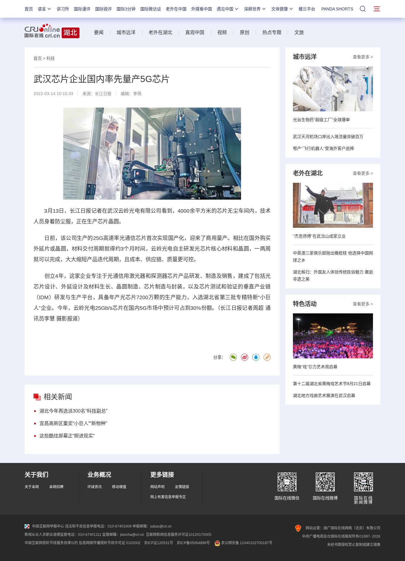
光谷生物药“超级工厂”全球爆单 (321, 119)
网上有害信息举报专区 (168, 497)
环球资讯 (94, 487)
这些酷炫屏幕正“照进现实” (67, 435)
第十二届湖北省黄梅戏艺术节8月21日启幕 (332, 383)
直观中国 (194, 32)
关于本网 (32, 487)
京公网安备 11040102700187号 (246, 543)
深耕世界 (252, 9)
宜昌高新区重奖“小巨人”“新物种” (73, 423)
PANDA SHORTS (337, 9)
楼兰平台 (307, 9)
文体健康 (279, 9)
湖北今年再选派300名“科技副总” (73, 410)
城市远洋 (126, 32)
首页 (29, 9)
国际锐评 (103, 9)
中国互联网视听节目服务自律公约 (51, 543)
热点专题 (271, 32)
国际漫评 (82, 9)
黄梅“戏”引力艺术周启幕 (315, 366)
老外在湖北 (160, 32)
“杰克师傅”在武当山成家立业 (319, 236)
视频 (222, 32)
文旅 (299, 32)
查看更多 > (363, 57)
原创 (244, 32)
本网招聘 (56, 487)
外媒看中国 (201, 9)
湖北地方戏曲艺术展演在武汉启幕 (324, 395)
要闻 (98, 32)
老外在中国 (176, 9)
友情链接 (182, 487)
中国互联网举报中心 (48, 526)
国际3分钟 (126, 9)
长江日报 (103, 93)
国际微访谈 (150, 9)
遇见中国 (225, 9)
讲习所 (63, 9)
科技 (51, 58)
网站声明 (157, 487)
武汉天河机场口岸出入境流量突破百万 (328, 136)
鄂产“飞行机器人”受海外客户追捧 (323, 148)
